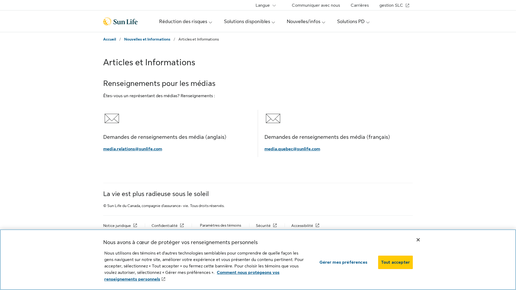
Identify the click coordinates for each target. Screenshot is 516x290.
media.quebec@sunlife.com (292, 149)
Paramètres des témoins (220, 225)
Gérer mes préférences (343, 262)
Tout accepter (395, 262)
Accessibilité (302, 225)
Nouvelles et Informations (147, 39)
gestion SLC (391, 5)
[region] (258, 259)
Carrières (360, 5)
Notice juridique (117, 225)
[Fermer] (418, 240)
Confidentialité (165, 225)
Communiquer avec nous (316, 5)
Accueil (109, 39)
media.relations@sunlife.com (132, 149)
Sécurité (263, 225)
